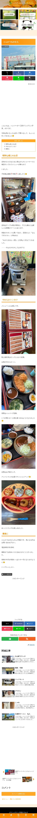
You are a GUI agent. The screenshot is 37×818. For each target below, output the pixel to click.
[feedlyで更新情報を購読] (10, 639)
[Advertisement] (18, 104)
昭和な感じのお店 (11, 144)
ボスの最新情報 (8, 574)
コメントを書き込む (18, 794)
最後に (8, 149)
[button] (29, 78)
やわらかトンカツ (11, 146)
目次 (15, 140)
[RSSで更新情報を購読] (27, 639)
